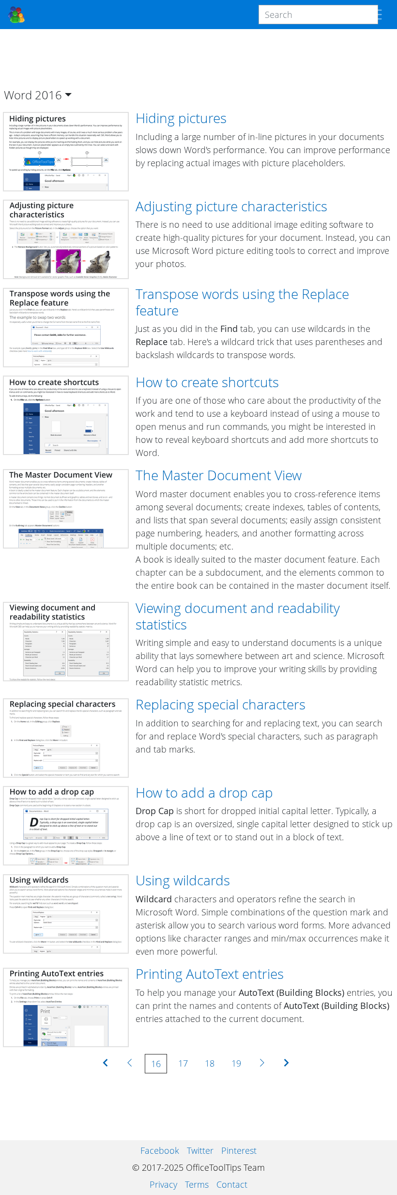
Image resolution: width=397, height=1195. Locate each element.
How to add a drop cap (204, 792)
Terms (197, 1184)
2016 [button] (48, 95)
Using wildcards (183, 880)
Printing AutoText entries (210, 973)
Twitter (200, 1150)
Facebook (159, 1150)
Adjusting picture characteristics (231, 206)
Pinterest (239, 1150)
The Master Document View (219, 475)
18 (209, 1063)
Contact (231, 1184)
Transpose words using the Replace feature (242, 301)
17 (183, 1063)
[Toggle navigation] (375, 14)
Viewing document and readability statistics (238, 615)
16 (156, 1063)
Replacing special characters (220, 704)
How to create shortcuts (207, 382)
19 (236, 1063)
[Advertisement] (198, 58)
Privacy (163, 1184)
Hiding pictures (181, 118)
